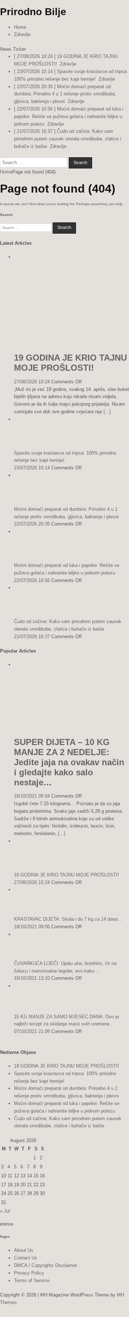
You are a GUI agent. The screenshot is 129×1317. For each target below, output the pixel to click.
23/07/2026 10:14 (32, 467)
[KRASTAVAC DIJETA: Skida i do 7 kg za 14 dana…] (28, 907)
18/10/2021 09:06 (32, 926)
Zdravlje (22, 34)
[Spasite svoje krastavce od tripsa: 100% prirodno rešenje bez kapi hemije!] (28, 440)
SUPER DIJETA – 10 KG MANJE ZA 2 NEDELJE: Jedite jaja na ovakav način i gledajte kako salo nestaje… (69, 762)
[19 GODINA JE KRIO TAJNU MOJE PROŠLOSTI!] (71, 343)
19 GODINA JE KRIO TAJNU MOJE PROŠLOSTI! (70, 363)
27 (22, 1193)
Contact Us (25, 1257)
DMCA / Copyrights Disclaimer (45, 1265)
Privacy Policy (29, 1273)
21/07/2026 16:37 (32, 636)
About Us (23, 1250)
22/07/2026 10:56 (32, 580)
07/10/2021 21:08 (32, 1031)
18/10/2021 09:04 (32, 796)
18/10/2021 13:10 (32, 978)
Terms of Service (31, 1280)
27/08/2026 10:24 (32, 381)
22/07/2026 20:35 (32, 524)
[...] (107, 411)
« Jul (5, 1211)
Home (20, 27)
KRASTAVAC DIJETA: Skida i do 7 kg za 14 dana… (68, 919)
